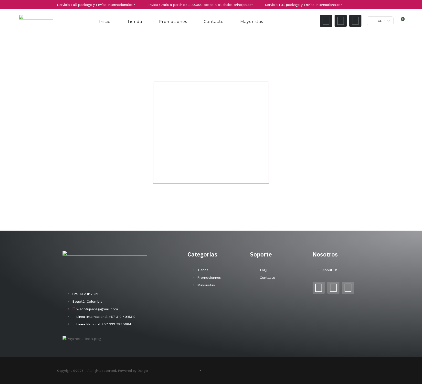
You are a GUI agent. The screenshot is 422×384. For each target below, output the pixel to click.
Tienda (134, 21)
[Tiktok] (355, 21)
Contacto (214, 21)
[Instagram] (326, 21)
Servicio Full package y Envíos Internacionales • (88, 5)
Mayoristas (251, 21)
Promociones (173, 21)
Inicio (105, 21)
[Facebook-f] (341, 21)
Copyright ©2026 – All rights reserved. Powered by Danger (102, 371)
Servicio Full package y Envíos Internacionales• (295, 5)
